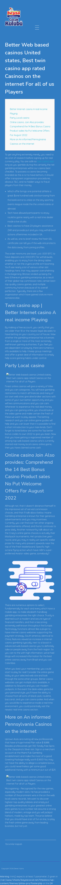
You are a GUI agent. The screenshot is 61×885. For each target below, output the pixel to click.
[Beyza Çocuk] (14, 16)
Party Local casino (19, 117)
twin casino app (45, 161)
